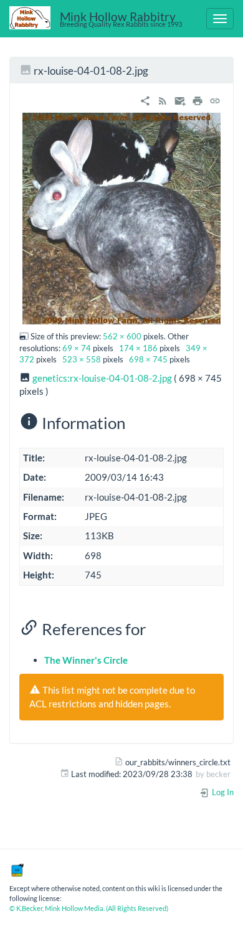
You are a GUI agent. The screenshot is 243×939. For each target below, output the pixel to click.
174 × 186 (138, 348)
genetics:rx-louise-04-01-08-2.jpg (102, 378)
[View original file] (121, 217)
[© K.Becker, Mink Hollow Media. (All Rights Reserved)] (16, 869)
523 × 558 (81, 359)
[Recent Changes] (162, 99)
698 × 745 (148, 359)
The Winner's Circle (86, 660)
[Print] (197, 99)
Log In (222, 792)
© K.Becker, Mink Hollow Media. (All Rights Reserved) (88, 908)
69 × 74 (76, 348)
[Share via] (145, 99)
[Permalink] (215, 99)
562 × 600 (122, 336)
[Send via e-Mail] (180, 99)
